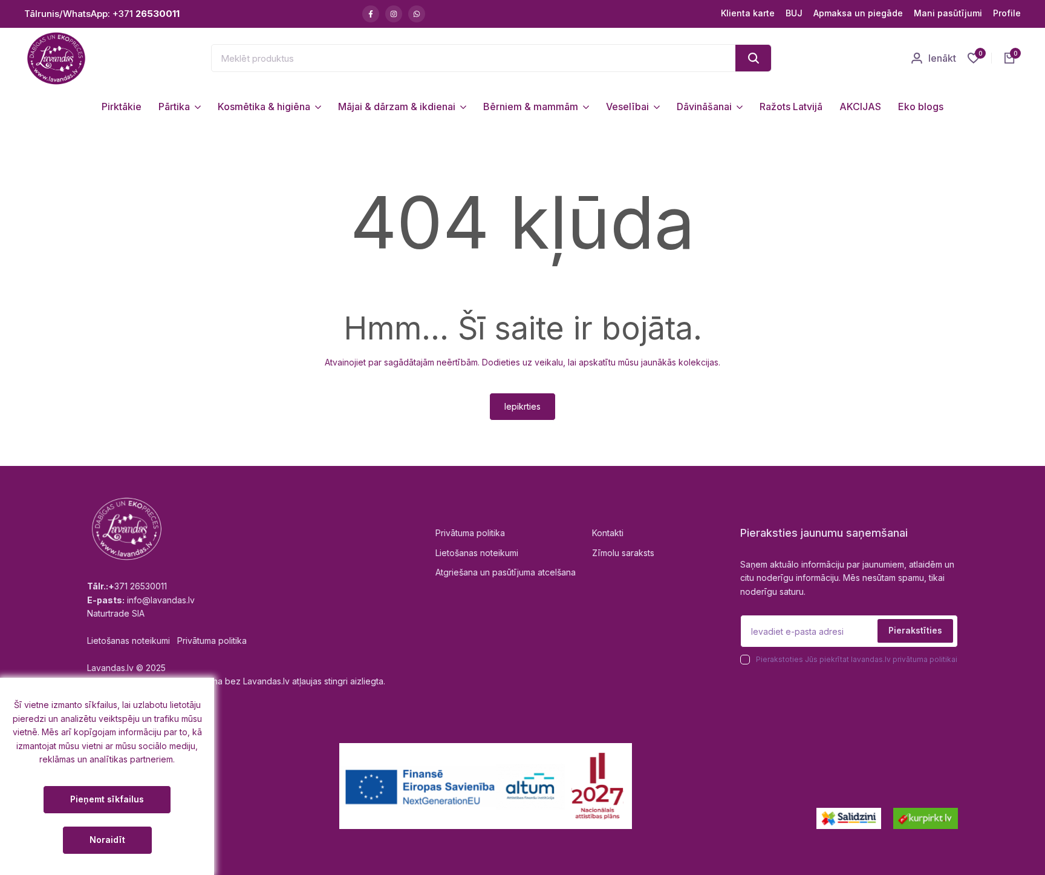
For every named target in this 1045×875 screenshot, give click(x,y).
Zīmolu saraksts (623, 553)
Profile (1007, 13)
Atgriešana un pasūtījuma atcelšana (505, 572)
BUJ (794, 13)
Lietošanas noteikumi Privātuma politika (167, 640)
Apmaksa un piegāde (858, 13)
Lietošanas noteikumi (476, 553)
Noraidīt (107, 839)
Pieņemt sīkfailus (107, 799)
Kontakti (607, 533)
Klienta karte (748, 13)
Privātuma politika (470, 533)
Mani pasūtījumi (948, 13)
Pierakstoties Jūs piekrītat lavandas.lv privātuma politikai (856, 659)
